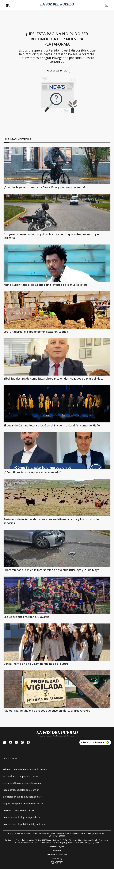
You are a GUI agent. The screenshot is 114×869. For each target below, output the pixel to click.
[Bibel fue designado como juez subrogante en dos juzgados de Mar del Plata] (57, 357)
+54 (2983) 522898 (57, 836)
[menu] (21, 5)
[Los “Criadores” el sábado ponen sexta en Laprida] (57, 310)
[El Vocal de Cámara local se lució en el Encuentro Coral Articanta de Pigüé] (57, 403)
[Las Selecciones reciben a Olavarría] (57, 595)
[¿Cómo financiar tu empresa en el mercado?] (57, 450)
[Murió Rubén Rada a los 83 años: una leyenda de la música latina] (57, 263)
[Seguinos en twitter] (16, 743)
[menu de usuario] (106, 5)
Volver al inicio (57, 70)
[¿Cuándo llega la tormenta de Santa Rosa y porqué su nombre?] (57, 165)
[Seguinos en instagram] (22, 743)
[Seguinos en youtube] (10, 743)
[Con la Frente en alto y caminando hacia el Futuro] (57, 642)
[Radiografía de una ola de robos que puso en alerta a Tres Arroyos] (57, 689)
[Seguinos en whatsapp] (4, 743)
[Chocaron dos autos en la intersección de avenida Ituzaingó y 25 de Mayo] (57, 548)
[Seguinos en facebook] (28, 743)
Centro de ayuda (57, 847)
